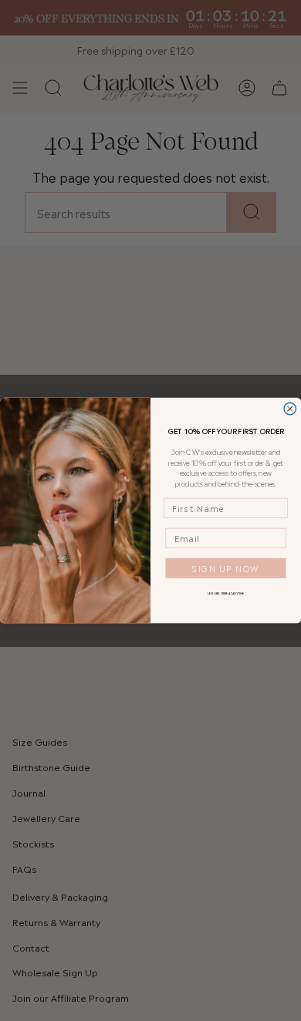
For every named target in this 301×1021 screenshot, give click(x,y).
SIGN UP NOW (225, 568)
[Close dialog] (290, 409)
